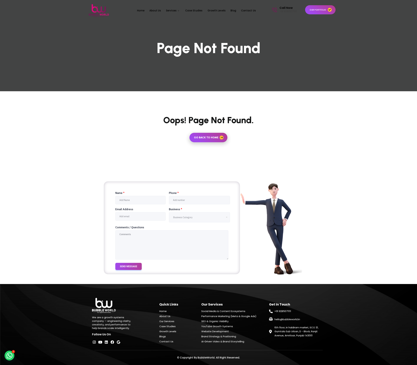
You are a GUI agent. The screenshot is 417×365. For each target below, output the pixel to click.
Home (140, 10)
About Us (155, 10)
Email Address (124, 209)
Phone (174, 193)
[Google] (118, 342)
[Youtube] (100, 342)
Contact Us (248, 10)
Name (119, 193)
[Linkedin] (106, 342)
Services (171, 10)
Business (175, 209)
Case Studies (193, 10)
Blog (233, 10)
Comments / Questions (129, 227)
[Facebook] (112, 342)
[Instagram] (94, 342)
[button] (9, 355)
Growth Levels (217, 10)
